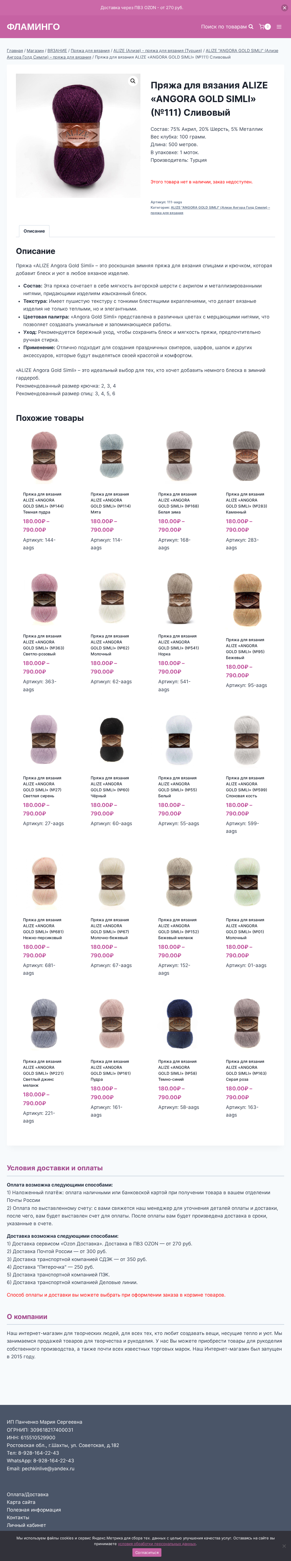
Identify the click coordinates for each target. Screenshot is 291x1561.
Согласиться (147, 1552)
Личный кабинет (26, 1525)
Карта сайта (21, 1502)
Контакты (18, 1517)
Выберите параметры (104, 694)
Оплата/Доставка (28, 1494)
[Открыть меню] (279, 26)
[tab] (34, 231)
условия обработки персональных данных (157, 1543)
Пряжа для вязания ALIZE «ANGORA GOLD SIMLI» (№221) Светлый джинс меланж (43, 1073)
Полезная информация (34, 1510)
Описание (34, 231)
